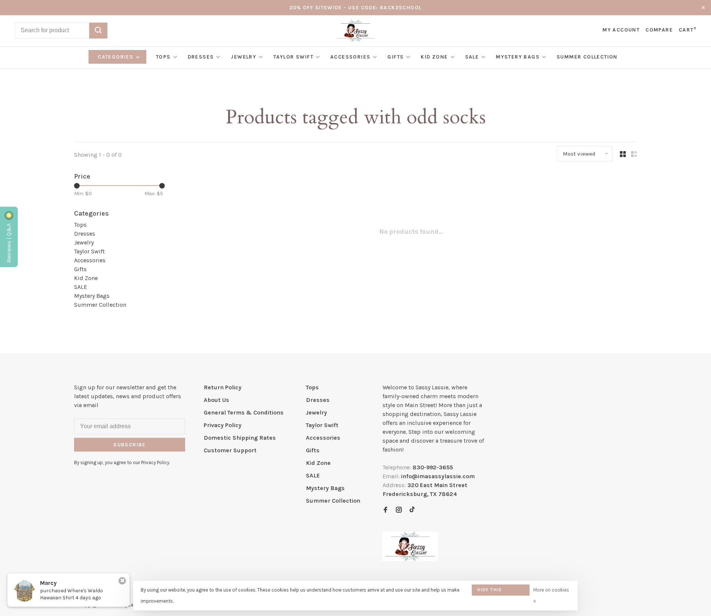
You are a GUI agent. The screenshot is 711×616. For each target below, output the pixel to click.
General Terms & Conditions (244, 412)
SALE (472, 57)
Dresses (201, 57)
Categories (116, 57)
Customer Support (230, 450)
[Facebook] (385, 510)
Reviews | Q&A (8, 242)
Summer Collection (587, 57)
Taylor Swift (293, 57)
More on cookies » (551, 595)
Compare (659, 30)
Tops (163, 57)
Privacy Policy (222, 425)
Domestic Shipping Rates (240, 437)
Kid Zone (434, 57)
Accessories (350, 57)
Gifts (395, 57)
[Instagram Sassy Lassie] (399, 510)
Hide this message (489, 591)
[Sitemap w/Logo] (410, 559)
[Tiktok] (412, 510)
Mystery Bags (518, 57)
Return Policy (222, 387)
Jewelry (243, 57)
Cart (687, 30)
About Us (216, 399)
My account (621, 30)
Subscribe (129, 445)
